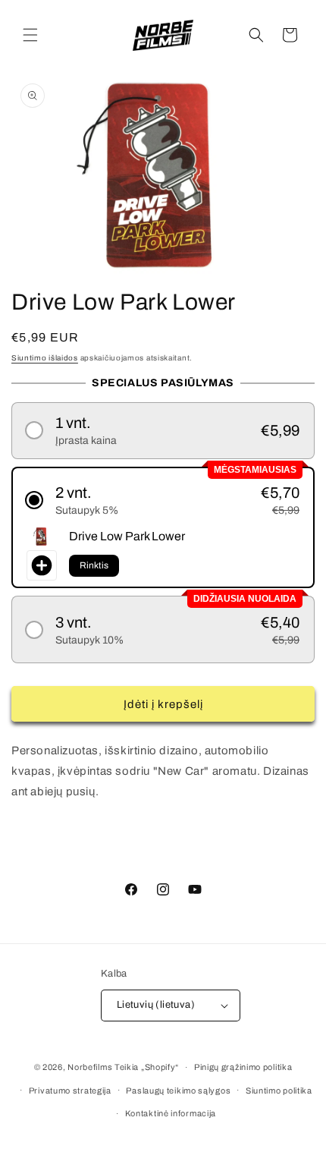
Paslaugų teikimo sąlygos (178, 1090)
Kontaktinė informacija (170, 1113)
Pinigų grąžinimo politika (243, 1067)
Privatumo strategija (70, 1090)
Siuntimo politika (279, 1090)
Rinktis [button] (94, 565)
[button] (30, 35)
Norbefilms (89, 1067)
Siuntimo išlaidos (44, 358)
